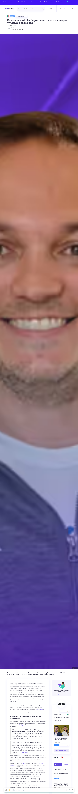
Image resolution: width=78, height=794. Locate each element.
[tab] (57, 764)
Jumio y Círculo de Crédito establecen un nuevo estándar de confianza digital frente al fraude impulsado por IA (61, 772)
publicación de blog (18, 725)
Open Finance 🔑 (64, 745)
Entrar (69, 8)
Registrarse (60, 8)
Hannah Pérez (17, 28)
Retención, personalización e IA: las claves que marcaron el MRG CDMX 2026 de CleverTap (61, 784)
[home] (9, 9)
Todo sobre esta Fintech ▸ (61, 750)
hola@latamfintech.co (61, 694)
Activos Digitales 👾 (22, 16)
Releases (12, 16)
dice (24, 763)
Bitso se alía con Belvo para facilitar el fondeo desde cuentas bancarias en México (61, 739)
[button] (51, 9)
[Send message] (69, 790)
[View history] (66, 790)
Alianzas (56, 745)
